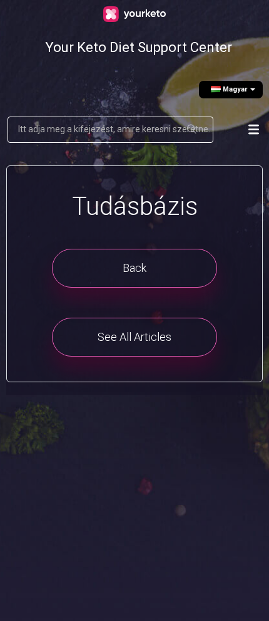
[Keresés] (192, 129)
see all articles (134, 336)
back (134, 267)
